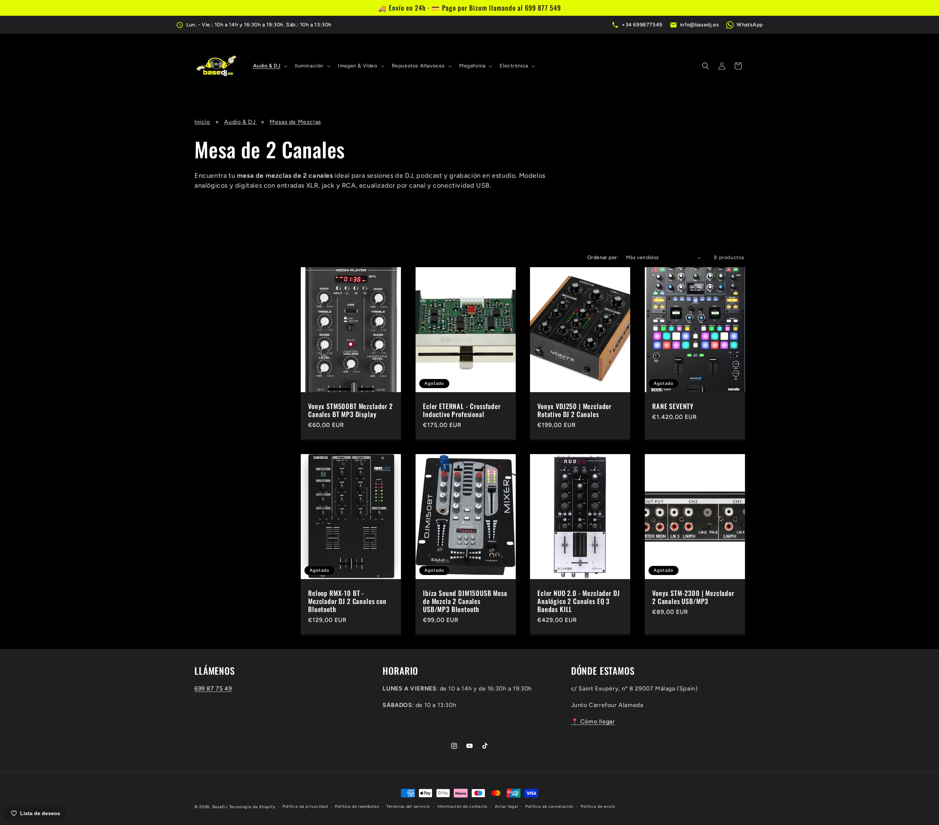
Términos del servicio (408, 806)
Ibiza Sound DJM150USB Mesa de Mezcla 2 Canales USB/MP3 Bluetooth (465, 601)
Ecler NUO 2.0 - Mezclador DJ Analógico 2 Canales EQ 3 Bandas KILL (578, 601)
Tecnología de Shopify (252, 806)
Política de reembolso (357, 806)
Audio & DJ (240, 121)
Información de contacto (462, 806)
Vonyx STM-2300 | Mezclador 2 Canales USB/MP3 (693, 597)
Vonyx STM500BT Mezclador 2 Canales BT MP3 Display (350, 410)
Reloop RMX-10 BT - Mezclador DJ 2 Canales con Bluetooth (347, 601)
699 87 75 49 (213, 688)
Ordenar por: (602, 257)
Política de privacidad (305, 806)
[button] (270, 66)
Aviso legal (506, 806)
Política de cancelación (549, 806)
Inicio (202, 121)
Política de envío (598, 806)
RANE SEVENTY (673, 406)
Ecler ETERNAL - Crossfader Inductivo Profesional (462, 410)
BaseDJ (220, 806)
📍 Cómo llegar (593, 721)
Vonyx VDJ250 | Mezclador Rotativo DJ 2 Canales (574, 410)
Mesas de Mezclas (295, 121)
